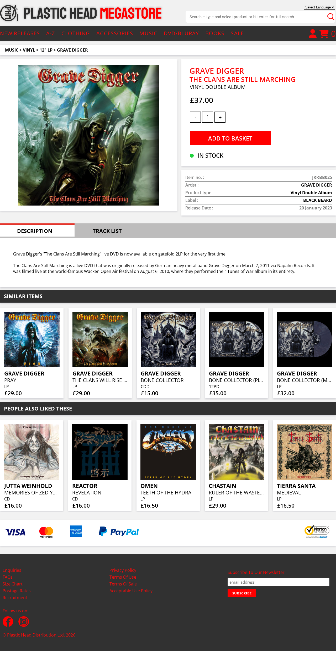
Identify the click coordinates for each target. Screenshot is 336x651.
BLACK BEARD (317, 200)
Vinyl (29, 50)
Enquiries (12, 570)
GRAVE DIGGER (72, 50)
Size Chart (13, 584)
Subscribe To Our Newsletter (256, 572)
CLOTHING (75, 33)
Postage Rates (17, 591)
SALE (237, 33)
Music (11, 50)
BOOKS (215, 33)
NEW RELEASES (20, 33)
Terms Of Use (122, 577)
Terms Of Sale (123, 584)
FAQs (8, 577)
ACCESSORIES (114, 33)
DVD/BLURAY (181, 33)
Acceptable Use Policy (131, 591)
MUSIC (148, 33)
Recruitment (15, 597)
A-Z (50, 33)
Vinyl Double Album (311, 193)
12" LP (46, 50)
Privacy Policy (122, 570)
